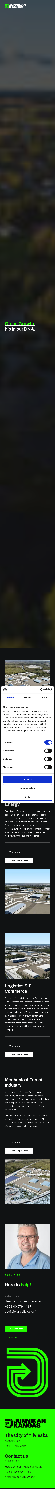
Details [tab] (27, 697)
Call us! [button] (14, 1337)
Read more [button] (16, 852)
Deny (27, 797)
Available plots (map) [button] (20, 860)
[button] (49, 6)
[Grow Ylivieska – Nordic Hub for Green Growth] (15, 6)
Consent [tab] (10, 697)
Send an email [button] (17, 1329)
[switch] (48, 751)
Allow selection (27, 788)
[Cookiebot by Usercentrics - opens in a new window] (40, 690)
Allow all (27, 779)
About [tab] (45, 697)
